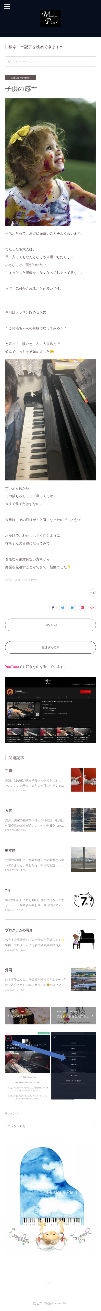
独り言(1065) (12, 579)
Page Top (50, 1283)
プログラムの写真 (19, 929)
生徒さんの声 (50, 647)
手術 (8, 770)
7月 (8, 890)
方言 (8, 810)
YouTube (12, 666)
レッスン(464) (29, 579)
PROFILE (50, 625)
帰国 (8, 969)
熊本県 (10, 850)
